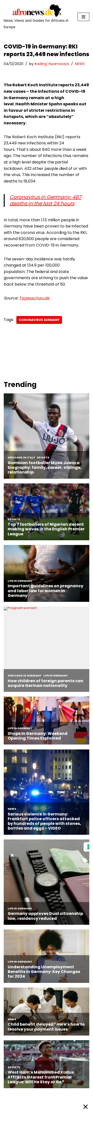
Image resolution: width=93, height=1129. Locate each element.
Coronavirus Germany (39, 320)
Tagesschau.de (34, 298)
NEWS (80, 63)
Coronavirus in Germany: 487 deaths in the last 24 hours (45, 200)
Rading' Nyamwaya (51, 63)
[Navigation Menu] (83, 17)
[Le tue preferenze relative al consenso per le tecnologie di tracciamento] (88, 847)
